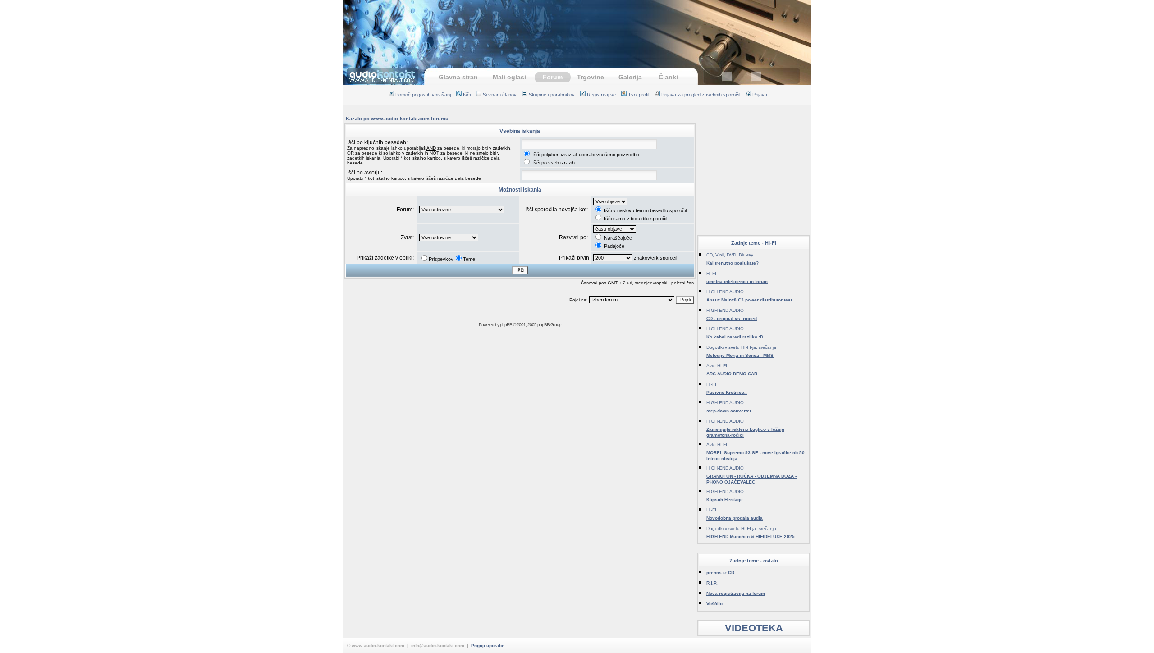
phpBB (506, 324)
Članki (668, 77)
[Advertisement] (577, 29)
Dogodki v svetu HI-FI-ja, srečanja (741, 347)
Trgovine (590, 77)
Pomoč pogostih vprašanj (423, 94)
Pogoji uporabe (487, 645)
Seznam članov (500, 94)
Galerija (630, 77)
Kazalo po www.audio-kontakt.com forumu (397, 118)
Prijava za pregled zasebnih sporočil (700, 94)
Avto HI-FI (716, 365)
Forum (553, 77)
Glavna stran (458, 77)
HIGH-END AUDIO (725, 291)
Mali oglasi (509, 77)
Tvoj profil (638, 94)
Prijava (759, 94)
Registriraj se (601, 94)
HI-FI (711, 273)
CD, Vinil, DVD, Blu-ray (729, 254)
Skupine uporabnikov (552, 94)
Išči (467, 94)
